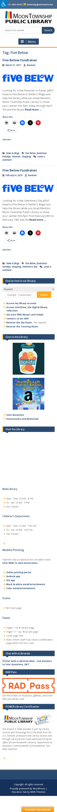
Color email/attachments (20, 588)
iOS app (10, 580)
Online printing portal (18, 572)
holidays (6, 156)
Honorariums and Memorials (22, 418)
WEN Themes (37, 791)
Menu (32, 41)
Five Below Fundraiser (19, 60)
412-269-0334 (14, 4)
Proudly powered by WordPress (27, 788)
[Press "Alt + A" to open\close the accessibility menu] (4, 4)
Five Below (30, 153)
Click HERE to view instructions (20, 562)
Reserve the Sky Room (19, 322)
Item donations (15, 414)
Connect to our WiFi (17, 318)
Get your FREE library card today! (24, 314)
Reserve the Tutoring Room (22, 326)
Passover (16, 156)
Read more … (33, 109)
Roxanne (31, 65)
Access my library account (21, 303)
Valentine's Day (29, 266)
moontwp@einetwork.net (40, 4)
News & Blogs (12, 153)
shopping (26, 156)
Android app (13, 576)
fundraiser (42, 153)
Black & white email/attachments (25, 584)
